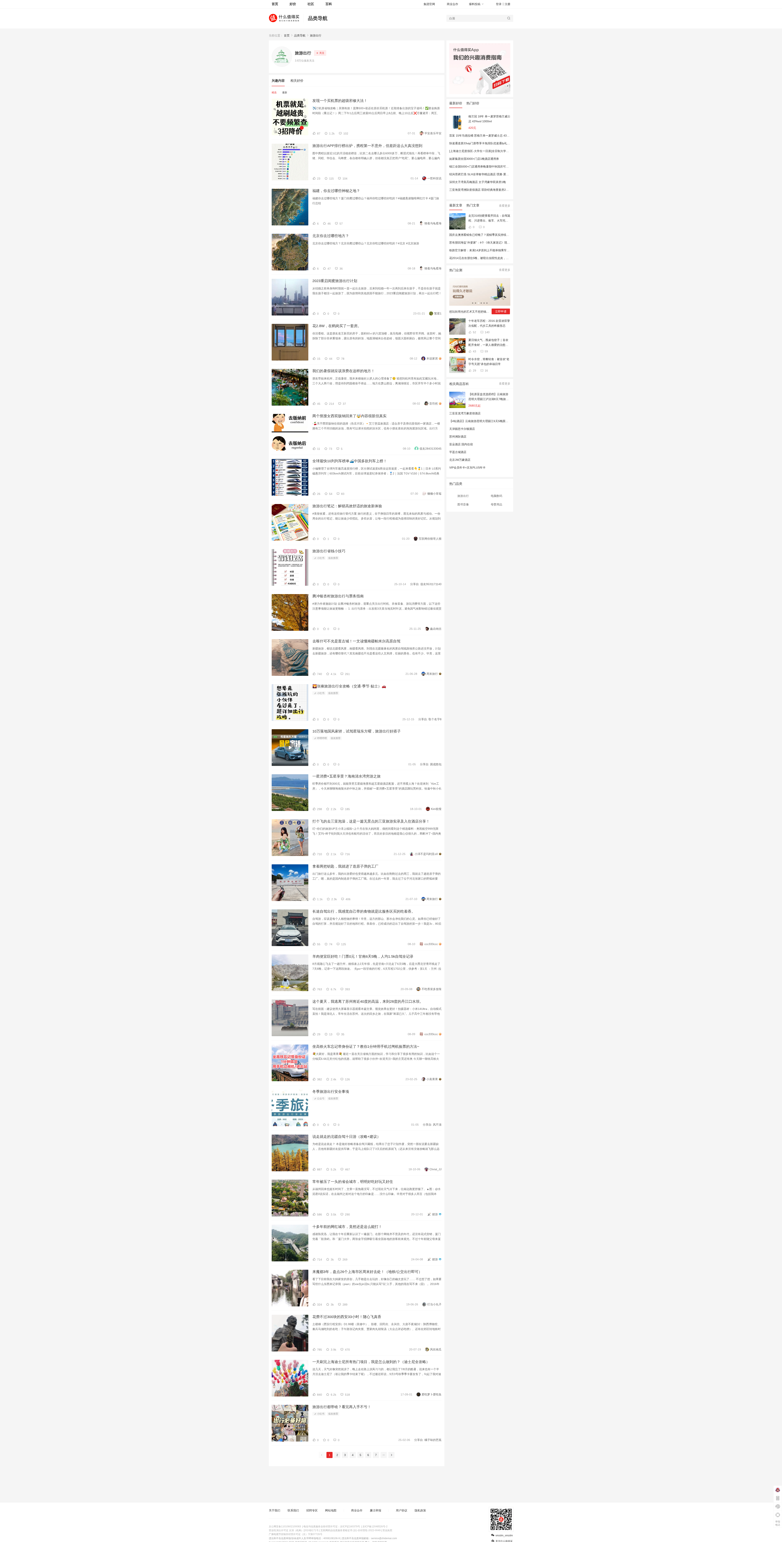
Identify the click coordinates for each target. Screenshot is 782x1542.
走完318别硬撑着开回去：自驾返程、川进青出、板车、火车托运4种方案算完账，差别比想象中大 (489, 218)
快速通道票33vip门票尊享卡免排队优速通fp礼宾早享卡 (483, 143)
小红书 (320, 558)
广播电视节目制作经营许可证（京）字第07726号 (295, 1534)
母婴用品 (496, 504)
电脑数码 (496, 495)
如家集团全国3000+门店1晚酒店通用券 (474, 158)
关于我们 (274, 1510)
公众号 (320, 1098)
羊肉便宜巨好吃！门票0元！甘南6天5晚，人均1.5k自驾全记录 (362, 956)
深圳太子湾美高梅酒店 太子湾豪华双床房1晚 (477, 182)
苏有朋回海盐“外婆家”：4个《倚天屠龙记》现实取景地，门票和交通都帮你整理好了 (502, 242)
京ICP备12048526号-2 (375, 1526)
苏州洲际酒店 (457, 436)
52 (474, 332)
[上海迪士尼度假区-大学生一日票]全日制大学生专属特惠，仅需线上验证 (494, 151)
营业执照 (387, 1530)
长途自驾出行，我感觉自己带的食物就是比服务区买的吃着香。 (363, 911)
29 (474, 370)
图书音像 (463, 504)
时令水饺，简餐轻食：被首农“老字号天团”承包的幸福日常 (488, 361)
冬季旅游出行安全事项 (330, 1092)
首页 (287, 35)
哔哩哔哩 (321, 738)
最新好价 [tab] (455, 103)
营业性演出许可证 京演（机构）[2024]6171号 (294, 1530)
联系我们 (293, 1510)
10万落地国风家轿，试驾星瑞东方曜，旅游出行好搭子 (356, 731)
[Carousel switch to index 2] (475, 303)
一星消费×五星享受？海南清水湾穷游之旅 (346, 776)
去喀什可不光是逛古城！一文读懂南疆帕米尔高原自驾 (356, 641)
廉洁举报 (375, 1510)
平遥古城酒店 (457, 452)
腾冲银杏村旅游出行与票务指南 (338, 596)
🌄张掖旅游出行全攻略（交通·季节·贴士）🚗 (349, 686)
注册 (507, 4)
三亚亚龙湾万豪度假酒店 (465, 413)
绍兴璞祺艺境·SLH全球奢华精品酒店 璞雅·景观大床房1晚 (485, 174)
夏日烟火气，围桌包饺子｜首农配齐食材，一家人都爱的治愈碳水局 (488, 342)
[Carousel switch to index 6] (487, 303)
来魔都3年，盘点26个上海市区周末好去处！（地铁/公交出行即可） (367, 1272)
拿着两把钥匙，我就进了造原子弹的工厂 (345, 866)
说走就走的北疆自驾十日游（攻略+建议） (346, 1137)
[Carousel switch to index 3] (478, 303)
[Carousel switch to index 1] (472, 303)
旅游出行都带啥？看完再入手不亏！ (341, 1407)
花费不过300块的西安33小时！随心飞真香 (346, 1317)
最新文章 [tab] (455, 205)
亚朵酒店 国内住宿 (461, 444)
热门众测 (455, 270)
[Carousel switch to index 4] (481, 303)
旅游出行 (315, 35)
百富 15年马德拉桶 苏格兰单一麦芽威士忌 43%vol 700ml (485, 135)
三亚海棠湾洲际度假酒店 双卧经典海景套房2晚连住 (481, 189)
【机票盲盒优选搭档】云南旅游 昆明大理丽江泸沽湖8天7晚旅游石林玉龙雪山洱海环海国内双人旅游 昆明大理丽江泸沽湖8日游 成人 (488, 397)
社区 (311, 4)
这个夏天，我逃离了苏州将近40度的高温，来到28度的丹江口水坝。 (367, 1001)
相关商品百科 (459, 384)
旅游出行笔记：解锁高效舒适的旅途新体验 (347, 506)
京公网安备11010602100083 (285, 1526)
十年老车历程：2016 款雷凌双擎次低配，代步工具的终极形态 (489, 323)
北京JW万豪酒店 (459, 459)
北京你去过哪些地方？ (330, 236)
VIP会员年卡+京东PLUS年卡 (467, 467)
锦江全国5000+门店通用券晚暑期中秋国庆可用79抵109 (484, 166)
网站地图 (330, 1510)
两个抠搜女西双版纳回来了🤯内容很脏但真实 (349, 416)
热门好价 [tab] (472, 103)
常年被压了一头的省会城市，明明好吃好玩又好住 (352, 1182)
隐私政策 (420, 1510)
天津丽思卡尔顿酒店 (462, 428)
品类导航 (317, 18)
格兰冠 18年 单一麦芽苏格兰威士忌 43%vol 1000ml (489, 119)
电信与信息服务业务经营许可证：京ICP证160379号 (331, 1526)
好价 (293, 4)
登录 (499, 4)
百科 (328, 4)
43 (474, 351)
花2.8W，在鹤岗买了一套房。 (336, 326)
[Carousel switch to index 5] (484, 303)
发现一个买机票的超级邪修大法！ (339, 101)
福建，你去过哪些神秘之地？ (336, 191)
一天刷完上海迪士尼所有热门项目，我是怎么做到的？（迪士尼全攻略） (371, 1362)
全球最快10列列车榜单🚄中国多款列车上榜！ (349, 461)
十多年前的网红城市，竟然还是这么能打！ (347, 1227)
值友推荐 (333, 558)
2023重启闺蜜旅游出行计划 (334, 281)
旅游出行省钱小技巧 (328, 551)
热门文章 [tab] (472, 205)
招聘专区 (312, 1510)
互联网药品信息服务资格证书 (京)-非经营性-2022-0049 (351, 1530)
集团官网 (429, 4)
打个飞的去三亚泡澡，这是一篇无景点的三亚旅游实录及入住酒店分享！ (371, 821)
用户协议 (401, 1510)
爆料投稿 (474, 4)
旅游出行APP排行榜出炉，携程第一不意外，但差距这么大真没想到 (367, 146)
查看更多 (504, 205)
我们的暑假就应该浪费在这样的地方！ (343, 371)
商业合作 (452, 4)
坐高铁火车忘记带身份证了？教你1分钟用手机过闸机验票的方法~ (365, 1047)
